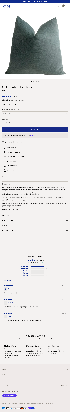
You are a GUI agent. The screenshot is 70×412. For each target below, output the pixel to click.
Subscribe (64, 385)
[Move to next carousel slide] (66, 242)
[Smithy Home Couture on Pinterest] (12, 392)
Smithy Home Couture (17, 403)
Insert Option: (11, 109)
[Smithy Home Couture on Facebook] (3, 392)
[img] (8, 285)
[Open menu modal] (67, 6)
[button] (6, 96)
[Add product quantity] (9, 123)
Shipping (5, 142)
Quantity (5, 119)
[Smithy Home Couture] (6, 6)
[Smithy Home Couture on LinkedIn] (9, 392)
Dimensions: (13, 100)
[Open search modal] (59, 6)
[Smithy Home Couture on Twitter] (18, 392)
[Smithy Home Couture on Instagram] (6, 392)
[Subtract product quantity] (4, 123)
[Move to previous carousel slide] (62, 243)
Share (7, 176)
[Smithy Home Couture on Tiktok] (15, 392)
